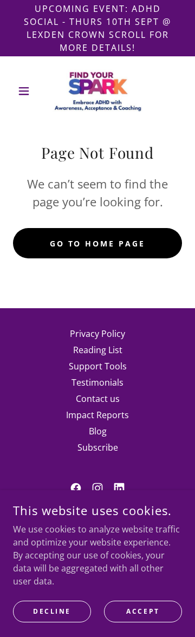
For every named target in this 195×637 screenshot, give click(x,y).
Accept (142, 611)
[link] (97, 91)
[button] (25, 91)
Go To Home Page (98, 243)
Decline (52, 611)
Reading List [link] (97, 350)
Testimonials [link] (97, 382)
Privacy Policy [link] (97, 334)
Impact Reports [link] (97, 415)
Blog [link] (98, 431)
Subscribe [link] (97, 447)
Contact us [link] (98, 399)
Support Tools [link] (98, 366)
